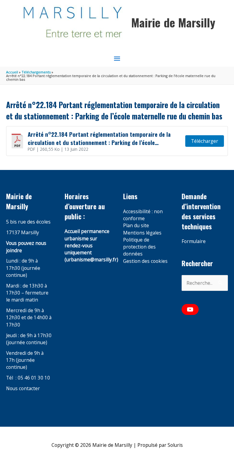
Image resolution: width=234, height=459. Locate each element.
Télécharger (204, 141)
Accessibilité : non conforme (143, 215)
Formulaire (194, 241)
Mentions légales (142, 232)
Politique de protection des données (139, 246)
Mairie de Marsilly (173, 22)
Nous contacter (23, 388)
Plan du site (136, 225)
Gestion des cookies (145, 261)
